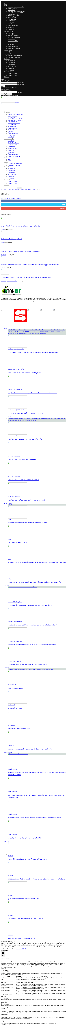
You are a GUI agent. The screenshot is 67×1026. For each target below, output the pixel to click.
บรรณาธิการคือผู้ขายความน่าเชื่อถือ (19, 729)
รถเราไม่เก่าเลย (12, 66)
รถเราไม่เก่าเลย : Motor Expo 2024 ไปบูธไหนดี (22, 459)
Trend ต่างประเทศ (12, 75)
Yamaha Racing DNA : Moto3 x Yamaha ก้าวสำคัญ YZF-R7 (25, 373)
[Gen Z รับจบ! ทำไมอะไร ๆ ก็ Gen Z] (5, 235)
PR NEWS (3, 255)
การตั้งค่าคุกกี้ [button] (4, 949)
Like (64, 201)
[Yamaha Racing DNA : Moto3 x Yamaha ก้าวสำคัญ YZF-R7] (17, 367)
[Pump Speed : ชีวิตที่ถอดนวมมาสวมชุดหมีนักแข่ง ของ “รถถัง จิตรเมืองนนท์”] (17, 600)
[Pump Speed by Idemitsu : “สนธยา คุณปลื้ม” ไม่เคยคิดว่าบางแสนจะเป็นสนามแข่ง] (17, 387)
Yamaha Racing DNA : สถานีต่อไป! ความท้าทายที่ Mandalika (26, 413)
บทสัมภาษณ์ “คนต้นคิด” (14, 57)
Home (5, 4)
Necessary (5, 970)
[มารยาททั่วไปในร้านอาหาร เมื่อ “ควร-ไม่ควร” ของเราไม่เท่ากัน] (5, 222)
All (8, 330)
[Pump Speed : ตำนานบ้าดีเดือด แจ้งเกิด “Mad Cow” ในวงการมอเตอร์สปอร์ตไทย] (17, 640)
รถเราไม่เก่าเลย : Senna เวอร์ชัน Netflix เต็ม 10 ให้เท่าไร (25, 439)
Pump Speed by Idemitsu (14, 15)
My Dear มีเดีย (11, 60)
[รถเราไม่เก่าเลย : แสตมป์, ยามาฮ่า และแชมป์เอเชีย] (17, 474)
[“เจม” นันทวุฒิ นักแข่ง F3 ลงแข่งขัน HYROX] (17, 933)
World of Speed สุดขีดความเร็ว (16, 7)
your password (20, 84)
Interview (6, 54)
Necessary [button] (3, 968)
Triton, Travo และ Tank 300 (15, 688)
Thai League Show (12, 20)
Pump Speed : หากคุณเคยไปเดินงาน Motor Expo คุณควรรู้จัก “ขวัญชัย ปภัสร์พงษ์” (32, 625)
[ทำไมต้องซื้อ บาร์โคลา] (17, 703)
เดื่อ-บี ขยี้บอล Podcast (13, 35)
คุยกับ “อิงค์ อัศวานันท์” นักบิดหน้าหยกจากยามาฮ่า (23, 899)
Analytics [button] (3, 1008)
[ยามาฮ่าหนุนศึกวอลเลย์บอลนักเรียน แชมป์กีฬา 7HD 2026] (17, 914)
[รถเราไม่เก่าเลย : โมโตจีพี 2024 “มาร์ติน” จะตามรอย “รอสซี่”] (17, 495)
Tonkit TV (6, 5)
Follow (63, 204)
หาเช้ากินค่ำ (11, 33)
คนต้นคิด (10, 23)
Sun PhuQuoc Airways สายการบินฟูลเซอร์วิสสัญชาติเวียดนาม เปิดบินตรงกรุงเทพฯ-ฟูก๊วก (35, 582)
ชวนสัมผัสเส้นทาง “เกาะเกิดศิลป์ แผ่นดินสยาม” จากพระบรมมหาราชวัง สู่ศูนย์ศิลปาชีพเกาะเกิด (30, 265)
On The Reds (11, 22)
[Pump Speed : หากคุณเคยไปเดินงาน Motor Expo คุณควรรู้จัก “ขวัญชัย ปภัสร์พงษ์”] (17, 620)
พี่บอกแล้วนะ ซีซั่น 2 (13, 41)
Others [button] (2, 1020)
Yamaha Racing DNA (13, 14)
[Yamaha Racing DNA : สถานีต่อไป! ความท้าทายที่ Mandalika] (17, 408)
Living (9, 53)
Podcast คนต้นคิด (8, 31)
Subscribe (62, 208)
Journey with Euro (12, 8)
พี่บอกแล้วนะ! (11, 43)
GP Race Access (11, 10)
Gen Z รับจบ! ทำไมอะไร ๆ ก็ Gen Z (11, 239)
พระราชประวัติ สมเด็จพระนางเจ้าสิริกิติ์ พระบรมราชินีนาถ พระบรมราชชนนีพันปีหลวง (34, 818)
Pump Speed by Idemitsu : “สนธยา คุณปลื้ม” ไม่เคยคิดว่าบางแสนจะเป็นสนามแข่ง (32, 393)
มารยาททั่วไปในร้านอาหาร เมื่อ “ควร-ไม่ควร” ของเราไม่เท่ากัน (20, 226)
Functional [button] (3, 996)
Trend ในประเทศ (12, 73)
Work (9, 51)
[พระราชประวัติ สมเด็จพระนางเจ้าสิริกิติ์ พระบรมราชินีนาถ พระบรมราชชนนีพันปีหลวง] (17, 812)
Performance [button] (4, 1002)
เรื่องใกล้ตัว (11, 44)
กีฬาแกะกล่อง (11, 27)
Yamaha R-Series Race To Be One (16, 11)
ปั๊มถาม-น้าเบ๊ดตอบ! (13, 25)
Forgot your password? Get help (9, 87)
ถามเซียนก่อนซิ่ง (12, 19)
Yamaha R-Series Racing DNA (15, 12)
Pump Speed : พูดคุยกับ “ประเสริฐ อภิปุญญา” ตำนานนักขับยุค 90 (27, 664)
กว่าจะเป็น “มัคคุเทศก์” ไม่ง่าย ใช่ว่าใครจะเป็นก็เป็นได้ (24, 838)
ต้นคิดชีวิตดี (11, 29)
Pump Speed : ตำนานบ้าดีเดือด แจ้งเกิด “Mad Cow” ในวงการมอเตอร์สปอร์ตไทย (32, 645)
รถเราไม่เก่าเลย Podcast (14, 37)
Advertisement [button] (4, 1014)
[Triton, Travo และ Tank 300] (17, 683)
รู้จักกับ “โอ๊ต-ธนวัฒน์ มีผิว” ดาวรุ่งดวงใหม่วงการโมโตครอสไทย (20, 252)
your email (19, 92)
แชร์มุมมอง (11, 70)
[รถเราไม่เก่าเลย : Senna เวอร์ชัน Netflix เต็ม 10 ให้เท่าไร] (17, 434)
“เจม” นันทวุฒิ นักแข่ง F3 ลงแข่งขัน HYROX (21, 938)
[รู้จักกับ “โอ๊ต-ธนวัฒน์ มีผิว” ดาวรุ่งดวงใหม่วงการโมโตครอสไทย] (5, 248)
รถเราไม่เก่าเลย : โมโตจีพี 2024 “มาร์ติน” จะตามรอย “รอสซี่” (26, 500)
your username (20, 82)
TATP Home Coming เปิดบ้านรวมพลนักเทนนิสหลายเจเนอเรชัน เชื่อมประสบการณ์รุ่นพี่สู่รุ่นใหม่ (36, 879)
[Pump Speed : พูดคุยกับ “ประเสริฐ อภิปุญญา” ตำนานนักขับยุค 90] (17, 660)
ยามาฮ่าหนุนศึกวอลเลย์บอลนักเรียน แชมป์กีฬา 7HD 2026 (25, 918)
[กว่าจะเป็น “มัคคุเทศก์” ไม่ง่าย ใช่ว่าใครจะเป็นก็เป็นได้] (17, 832)
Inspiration (7, 59)
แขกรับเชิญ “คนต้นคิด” (14, 48)
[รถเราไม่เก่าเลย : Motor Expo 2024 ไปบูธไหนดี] (17, 454)
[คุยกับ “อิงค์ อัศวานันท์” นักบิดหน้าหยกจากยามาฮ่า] (17, 894)
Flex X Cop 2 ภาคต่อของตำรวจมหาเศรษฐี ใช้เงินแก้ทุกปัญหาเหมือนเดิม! (30, 749)
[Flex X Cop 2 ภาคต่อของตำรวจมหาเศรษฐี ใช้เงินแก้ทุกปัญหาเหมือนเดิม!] (17, 743)
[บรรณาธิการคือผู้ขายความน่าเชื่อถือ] (17, 723)
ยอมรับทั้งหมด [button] (12, 949)
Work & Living (8, 50)
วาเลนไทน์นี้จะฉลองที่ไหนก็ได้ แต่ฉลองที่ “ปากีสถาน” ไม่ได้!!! (20, 189)
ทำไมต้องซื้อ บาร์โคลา (15, 708)
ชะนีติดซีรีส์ (11, 68)
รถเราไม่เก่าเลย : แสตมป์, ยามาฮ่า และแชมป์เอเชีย (23, 480)
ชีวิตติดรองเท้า (12, 64)
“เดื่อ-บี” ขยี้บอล (12, 17)
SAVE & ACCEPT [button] (5, 1024)
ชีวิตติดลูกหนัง (11, 62)
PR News (6, 77)
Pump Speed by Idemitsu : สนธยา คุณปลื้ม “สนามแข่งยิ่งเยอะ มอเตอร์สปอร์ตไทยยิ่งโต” (27, 277)
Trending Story (8, 71)
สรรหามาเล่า (11, 39)
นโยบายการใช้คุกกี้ (21, 949)
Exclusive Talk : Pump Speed (15, 55)
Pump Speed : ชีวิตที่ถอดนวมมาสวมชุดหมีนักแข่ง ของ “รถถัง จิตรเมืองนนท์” (31, 605)
